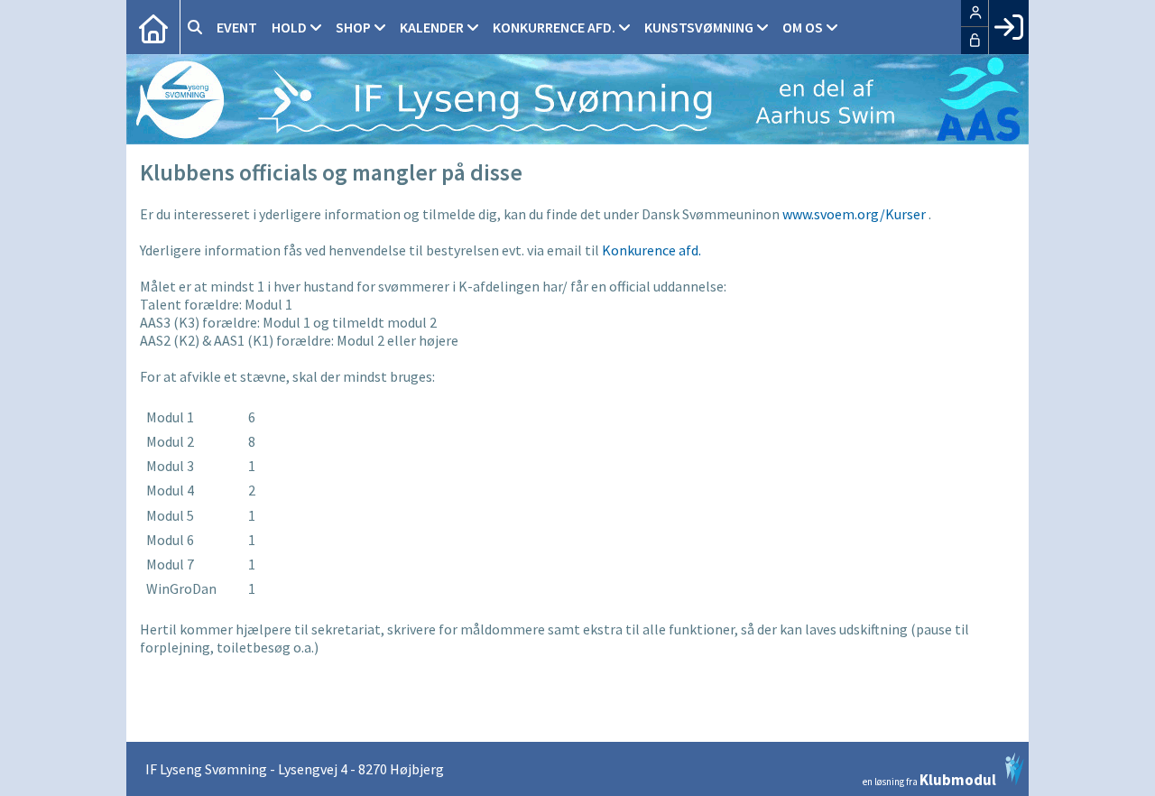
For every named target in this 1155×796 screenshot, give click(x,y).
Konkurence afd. (651, 250)
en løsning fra (929, 778)
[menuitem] (153, 27)
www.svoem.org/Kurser (854, 214)
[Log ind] (1008, 27)
